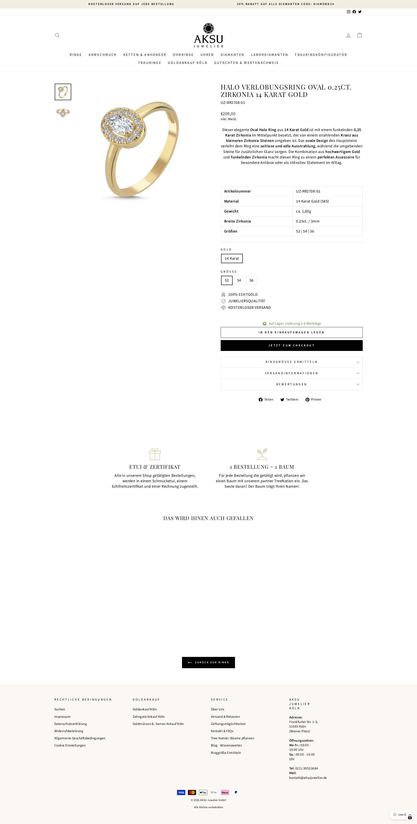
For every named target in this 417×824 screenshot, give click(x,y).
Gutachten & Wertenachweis (246, 62)
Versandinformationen (291, 373)
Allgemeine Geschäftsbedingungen (79, 738)
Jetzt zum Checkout (291, 345)
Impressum (62, 716)
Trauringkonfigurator (321, 54)
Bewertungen (291, 384)
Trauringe (149, 62)
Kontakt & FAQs (222, 731)
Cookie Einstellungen (70, 745)
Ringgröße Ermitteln (226, 752)
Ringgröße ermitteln (292, 362)
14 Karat (232, 258)
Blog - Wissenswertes (226, 745)
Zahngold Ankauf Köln (149, 716)
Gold (226, 250)
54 (239, 280)
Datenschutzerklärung (70, 723)
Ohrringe (183, 54)
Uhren (207, 54)
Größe (229, 272)
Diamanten (233, 54)
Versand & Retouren (225, 716)
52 (227, 280)
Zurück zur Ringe (211, 662)
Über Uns (217, 709)
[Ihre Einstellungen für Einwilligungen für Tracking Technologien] (410, 817)
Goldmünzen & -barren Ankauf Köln (158, 723)
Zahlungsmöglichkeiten (228, 723)
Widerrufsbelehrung (68, 731)
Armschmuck (103, 54)
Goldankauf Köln (188, 62)
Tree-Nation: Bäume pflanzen (232, 738)
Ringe (76, 54)
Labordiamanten (269, 54)
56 (252, 280)
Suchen (59, 709)
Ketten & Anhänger (144, 54)
